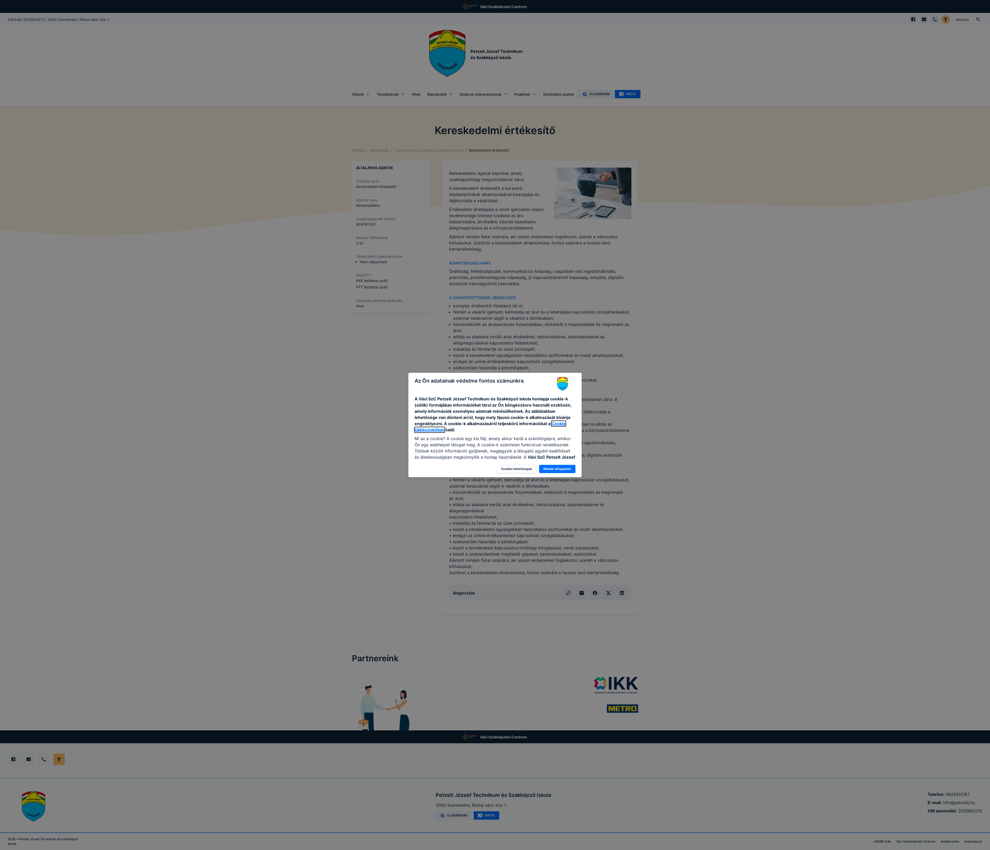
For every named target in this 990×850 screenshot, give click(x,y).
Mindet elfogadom (557, 469)
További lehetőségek (516, 469)
